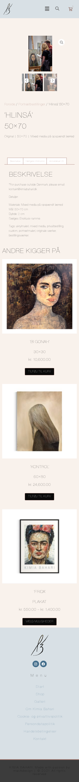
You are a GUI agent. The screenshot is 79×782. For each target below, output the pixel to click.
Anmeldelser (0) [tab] (56, 161)
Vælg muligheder (39, 621)
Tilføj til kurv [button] (39, 371)
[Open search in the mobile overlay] (58, 9)
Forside (9, 104)
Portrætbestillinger (31, 104)
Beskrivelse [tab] (15, 161)
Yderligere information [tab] (35, 161)
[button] (47, 9)
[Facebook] (43, 664)
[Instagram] (35, 664)
